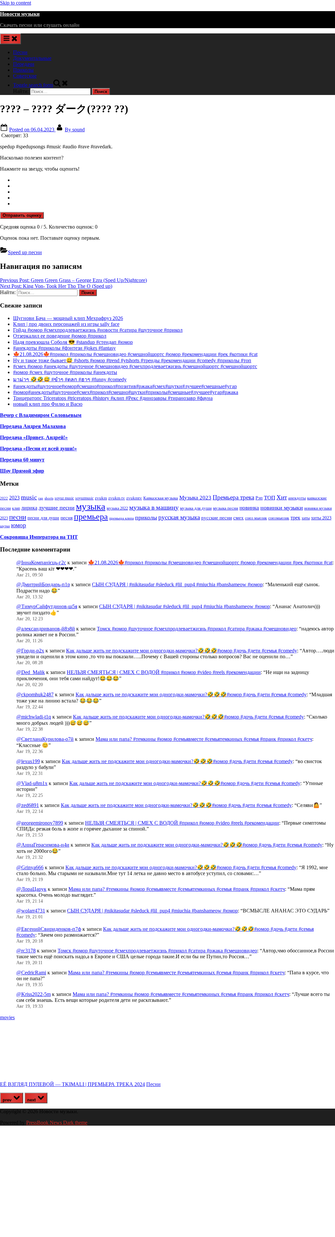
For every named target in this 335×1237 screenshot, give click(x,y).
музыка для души (196, 508)
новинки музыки (281, 507)
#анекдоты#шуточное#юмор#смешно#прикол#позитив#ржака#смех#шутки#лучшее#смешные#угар (125, 386)
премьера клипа (121, 518)
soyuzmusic (84, 498)
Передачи (23, 64)
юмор (18, 525)
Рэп (259, 498)
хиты (306, 518)
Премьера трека (233, 497)
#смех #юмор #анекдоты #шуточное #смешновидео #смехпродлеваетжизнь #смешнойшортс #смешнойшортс (135, 366)
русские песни (216, 517)
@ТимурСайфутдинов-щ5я (46, 606)
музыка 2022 (117, 508)
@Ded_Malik (30, 672)
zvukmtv (134, 498)
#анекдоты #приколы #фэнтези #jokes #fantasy (64, 348)
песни (17, 517)
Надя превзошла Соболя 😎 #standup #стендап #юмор (73, 342)
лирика (29, 508)
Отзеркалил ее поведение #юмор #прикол (59, 336)
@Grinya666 (30, 867)
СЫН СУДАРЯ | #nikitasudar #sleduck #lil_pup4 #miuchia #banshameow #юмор (177, 584)
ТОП (269, 498)
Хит (281, 497)
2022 (4, 498)
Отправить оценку (22, 215)
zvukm (101, 498)
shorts (48, 498)
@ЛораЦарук (31, 889)
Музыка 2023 (195, 498)
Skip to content (15, 3)
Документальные (32, 58)
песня (67, 517)
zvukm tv (116, 498)
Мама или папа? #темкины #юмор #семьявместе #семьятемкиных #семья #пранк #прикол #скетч (204, 739)
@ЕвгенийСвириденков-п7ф (48, 929)
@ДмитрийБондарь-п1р (43, 584)
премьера (91, 516)
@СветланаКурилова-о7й (45, 739)
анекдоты (297, 498)
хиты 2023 (321, 517)
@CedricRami (31, 972)
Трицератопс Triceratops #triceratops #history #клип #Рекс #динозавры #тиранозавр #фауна (113, 398)
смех (238, 517)
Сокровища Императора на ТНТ (39, 537)
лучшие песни (57, 507)
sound (75, 129)
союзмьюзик (278, 518)
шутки (5, 526)
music (29, 497)
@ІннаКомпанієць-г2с (41, 562)
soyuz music (64, 498)
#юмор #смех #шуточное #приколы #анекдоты (65, 372)
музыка (90, 506)
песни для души (43, 517)
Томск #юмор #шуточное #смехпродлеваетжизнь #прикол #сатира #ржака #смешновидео (196, 628)
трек (295, 517)
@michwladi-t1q (33, 717)
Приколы (23, 70)
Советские (25, 76)
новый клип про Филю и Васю (47, 404)
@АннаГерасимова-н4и (42, 845)
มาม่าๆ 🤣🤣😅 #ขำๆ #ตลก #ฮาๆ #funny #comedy (70, 379)
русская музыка (179, 517)
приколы (146, 517)
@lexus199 (28, 761)
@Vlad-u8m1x (31, 783)
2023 (14, 498)
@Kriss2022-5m (33, 994)
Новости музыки (20, 14)
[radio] (174, 180)
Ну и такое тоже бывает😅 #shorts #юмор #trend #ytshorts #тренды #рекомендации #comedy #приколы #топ (132, 360)
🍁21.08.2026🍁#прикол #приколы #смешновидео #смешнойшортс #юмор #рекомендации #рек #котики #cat (135, 354)
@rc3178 (26, 950)
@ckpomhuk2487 (35, 694)
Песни (20, 52)
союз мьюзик (256, 518)
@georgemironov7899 (39, 823)
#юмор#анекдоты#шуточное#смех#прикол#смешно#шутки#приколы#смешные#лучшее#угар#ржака (125, 392)
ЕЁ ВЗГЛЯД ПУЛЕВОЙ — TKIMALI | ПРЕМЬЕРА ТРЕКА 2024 (72, 1084)
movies (7, 1017)
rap (40, 498)
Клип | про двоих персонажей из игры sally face (66, 324)
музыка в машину (154, 507)
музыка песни (225, 508)
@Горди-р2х (30, 650)
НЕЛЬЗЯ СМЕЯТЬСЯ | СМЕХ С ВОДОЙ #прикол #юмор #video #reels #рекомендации (164, 672)
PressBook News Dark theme (56, 1122)
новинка (249, 508)
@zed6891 (27, 805)
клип (16, 508)
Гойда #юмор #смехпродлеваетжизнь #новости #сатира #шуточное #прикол (98, 330)
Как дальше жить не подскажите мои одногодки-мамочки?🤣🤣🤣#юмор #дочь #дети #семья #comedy (181, 650)
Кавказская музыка (160, 498)
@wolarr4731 (30, 910)
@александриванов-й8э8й (45, 628)
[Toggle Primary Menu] (10, 38)
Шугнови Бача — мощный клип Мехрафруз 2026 (68, 318)
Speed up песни (25, 252)
